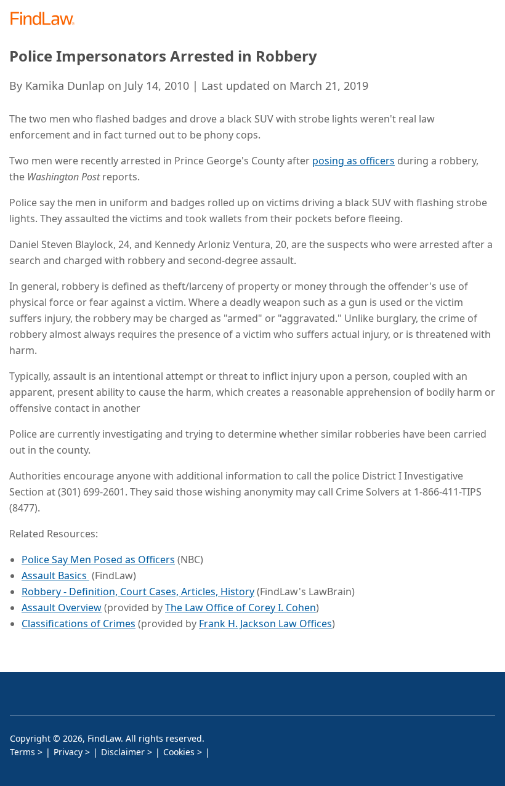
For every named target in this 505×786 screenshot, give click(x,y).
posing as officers (353, 160)
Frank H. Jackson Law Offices (265, 623)
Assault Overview (62, 607)
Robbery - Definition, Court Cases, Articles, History (138, 591)
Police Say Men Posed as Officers (98, 559)
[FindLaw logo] (46, 19)
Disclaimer (123, 752)
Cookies (179, 752)
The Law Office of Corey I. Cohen (240, 607)
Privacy (68, 752)
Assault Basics (55, 575)
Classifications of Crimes (78, 623)
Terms (22, 752)
